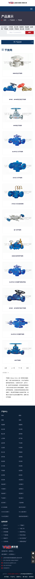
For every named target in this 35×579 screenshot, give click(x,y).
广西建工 (22, 525)
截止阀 (3, 433)
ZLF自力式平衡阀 (17, 177)
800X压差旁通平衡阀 (17, 256)
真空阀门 (3, 502)
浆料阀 (20, 433)
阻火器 (22, 29)
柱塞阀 (3, 475)
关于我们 (6, 576)
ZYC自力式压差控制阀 (17, 203)
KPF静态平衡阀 (17, 125)
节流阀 (20, 443)
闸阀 (2, 415)
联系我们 (31, 576)
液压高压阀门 (22, 507)
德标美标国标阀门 (23, 516)
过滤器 (3, 447)
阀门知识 (25, 576)
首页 (5, 20)
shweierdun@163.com (9, 563)
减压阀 (3, 443)
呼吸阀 (17, 29)
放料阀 (20, 456)
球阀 (2, 420)
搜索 (29, 32)
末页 (27, 368)
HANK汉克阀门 (5, 511)
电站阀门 (3, 484)
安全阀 (27, 29)
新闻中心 (19, 576)
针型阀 (11, 27)
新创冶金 (5, 528)
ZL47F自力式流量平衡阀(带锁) (17, 282)
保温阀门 (21, 479)
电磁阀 (27, 27)
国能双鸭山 (23, 531)
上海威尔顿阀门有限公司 (13, 574)
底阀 (20, 420)
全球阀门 (21, 484)
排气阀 (20, 438)
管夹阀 (20, 461)
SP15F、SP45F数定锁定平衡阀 (17, 99)
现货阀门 (21, 493)
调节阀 (3, 456)
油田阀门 (21, 489)
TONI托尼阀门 (5, 516)
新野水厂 (5, 525)
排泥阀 (11, 29)
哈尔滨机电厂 (23, 538)
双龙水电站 (23, 535)
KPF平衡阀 (18, 360)
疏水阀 (16, 27)
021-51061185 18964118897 (10, 560)
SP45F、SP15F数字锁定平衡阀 (17, 308)
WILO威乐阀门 (23, 511)
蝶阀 (20, 415)
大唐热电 (5, 541)
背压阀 (3, 479)
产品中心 (12, 576)
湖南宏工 (5, 538)
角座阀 (3, 461)
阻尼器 (20, 475)
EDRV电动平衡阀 (17, 73)
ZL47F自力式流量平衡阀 (17, 334)
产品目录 (18, 42)
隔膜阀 (22, 27)
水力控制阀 (4, 507)
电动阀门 (21, 498)
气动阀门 (3, 498)
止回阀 (3, 438)
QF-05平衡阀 (17, 230)
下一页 (20, 368)
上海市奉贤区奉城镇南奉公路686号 (12, 557)
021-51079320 (7, 565)
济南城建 (5, 531)
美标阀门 (3, 493)
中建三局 (22, 528)
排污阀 (3, 466)
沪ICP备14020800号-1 (26, 574)
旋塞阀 (20, 470)
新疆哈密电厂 (23, 541)
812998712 (6, 568)
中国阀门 (3, 489)
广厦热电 (5, 535)
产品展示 (12, 20)
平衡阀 (20, 20)
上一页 (13, 368)
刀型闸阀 (21, 502)
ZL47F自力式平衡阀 (17, 151)
